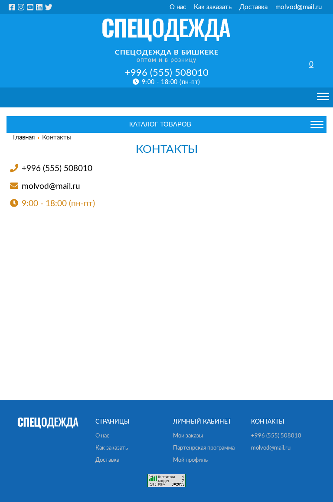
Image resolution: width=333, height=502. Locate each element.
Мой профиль (190, 460)
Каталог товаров (160, 124)
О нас (178, 7)
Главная (24, 137)
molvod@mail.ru (298, 7)
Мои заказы (188, 436)
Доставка (253, 7)
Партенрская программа (204, 448)
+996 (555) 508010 (167, 73)
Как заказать (213, 7)
